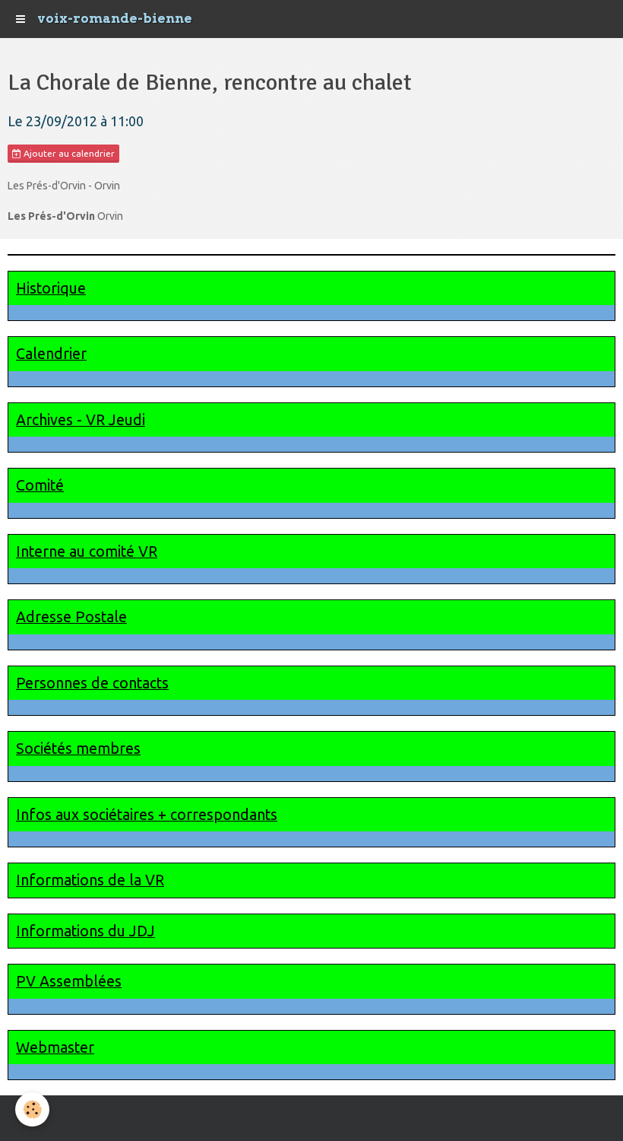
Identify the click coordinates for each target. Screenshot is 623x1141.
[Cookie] (32, 1109)
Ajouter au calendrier (68, 153)
